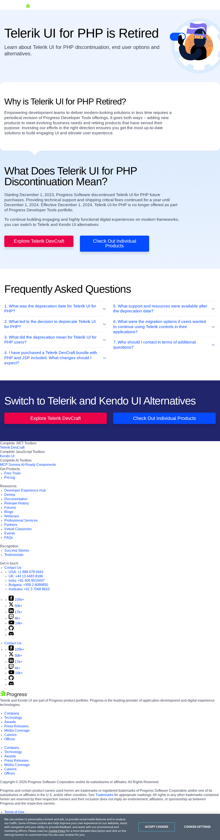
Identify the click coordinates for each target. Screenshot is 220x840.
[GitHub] (11, 629)
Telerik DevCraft (12, 447)
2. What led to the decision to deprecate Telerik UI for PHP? (50, 324)
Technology (13, 717)
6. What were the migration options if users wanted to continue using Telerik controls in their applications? (159, 326)
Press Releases (16, 726)
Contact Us (12, 567)
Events (9, 533)
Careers (10, 735)
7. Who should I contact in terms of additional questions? (154, 345)
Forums (10, 507)
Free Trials (12, 473)
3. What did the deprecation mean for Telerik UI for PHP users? (50, 340)
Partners (10, 525)
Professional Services (21, 520)
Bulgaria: (28, 585)
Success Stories (16, 550)
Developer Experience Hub (25, 490)
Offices (9, 739)
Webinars (11, 516)
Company (11, 713)
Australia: (29, 589)
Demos (9, 494)
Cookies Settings (197, 827)
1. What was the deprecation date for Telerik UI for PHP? (50, 308)
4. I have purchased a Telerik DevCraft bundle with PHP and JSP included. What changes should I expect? (50, 357)
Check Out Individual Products (114, 243)
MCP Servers (10, 464)
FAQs (8, 537)
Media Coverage (17, 730)
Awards (10, 722)
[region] (110, 827)
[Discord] (11, 634)
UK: (26, 576)
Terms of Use (14, 812)
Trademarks (104, 795)
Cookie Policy (57, 831)
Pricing (9, 477)
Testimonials (13, 555)
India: (27, 580)
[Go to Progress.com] (14, 696)
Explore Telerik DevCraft (39, 241)
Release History (16, 503)
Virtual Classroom (18, 529)
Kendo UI (7, 456)
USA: (26, 572)
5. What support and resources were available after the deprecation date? (160, 308)
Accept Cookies (156, 827)
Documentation (16, 499)
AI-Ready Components (38, 464)
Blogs (8, 512)
